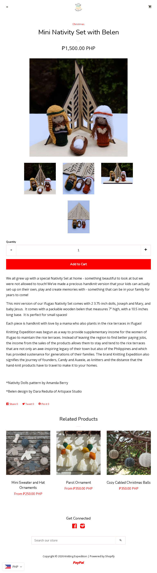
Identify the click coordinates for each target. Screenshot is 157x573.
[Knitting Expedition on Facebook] (74, 526)
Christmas (78, 24)
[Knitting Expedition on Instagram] (82, 526)
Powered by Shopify (102, 556)
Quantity (11, 241)
